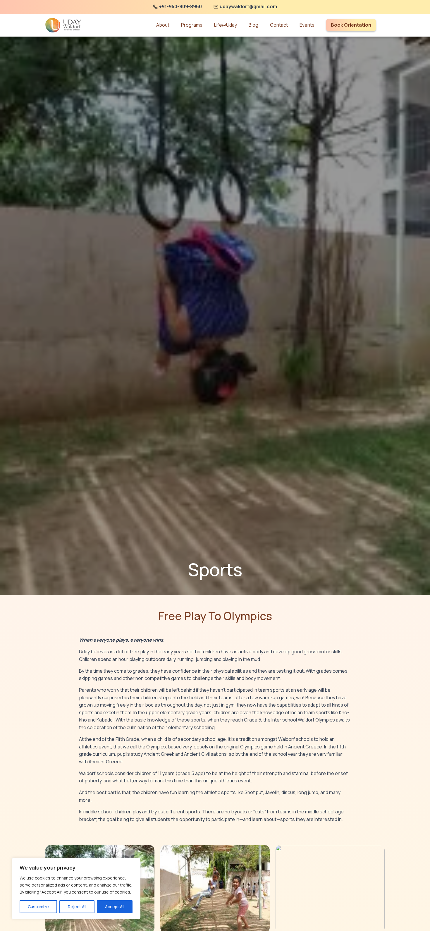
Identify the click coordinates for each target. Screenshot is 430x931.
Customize (38, 906)
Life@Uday (225, 25)
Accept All (114, 906)
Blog (253, 25)
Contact (279, 25)
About (162, 25)
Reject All (77, 906)
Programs (191, 25)
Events (307, 25)
